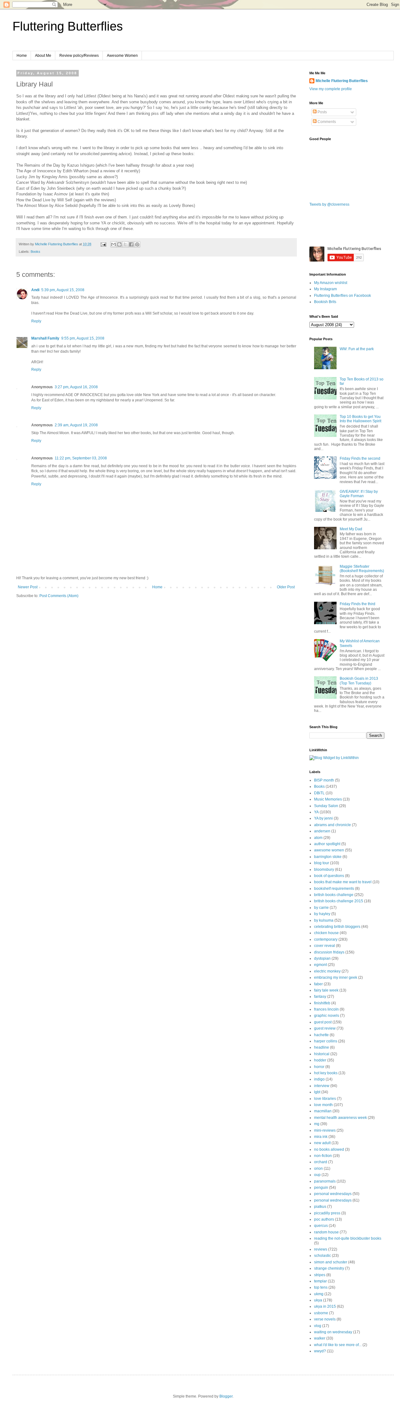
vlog (317, 1326)
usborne (321, 1313)
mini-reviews (325, 1130)
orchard (320, 1162)
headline (321, 1047)
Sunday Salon (326, 806)
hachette (321, 1035)
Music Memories (328, 799)
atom (318, 837)
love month (323, 1105)
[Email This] (113, 244)
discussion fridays (329, 952)
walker (319, 1338)
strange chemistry (329, 1268)
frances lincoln (326, 1009)
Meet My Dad (351, 529)
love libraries (325, 1098)
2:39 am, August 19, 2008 (76, 425)
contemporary (326, 939)
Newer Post (28, 587)
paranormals (325, 1181)
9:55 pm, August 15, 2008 (82, 338)
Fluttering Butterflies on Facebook (342, 295)
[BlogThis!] (119, 244)
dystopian (322, 958)
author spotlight (327, 844)
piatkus (320, 1206)
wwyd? (320, 1351)
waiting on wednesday (333, 1332)
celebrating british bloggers (337, 926)
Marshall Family (45, 338)
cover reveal (324, 945)
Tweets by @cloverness (329, 204)
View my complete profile (330, 89)
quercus (321, 1225)
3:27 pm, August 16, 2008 (76, 387)
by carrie (321, 907)
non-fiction (323, 1156)
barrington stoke (328, 857)
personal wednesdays (333, 1194)
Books (35, 251)
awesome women (329, 850)
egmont (320, 965)
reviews (320, 1249)
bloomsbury (324, 869)
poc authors (324, 1219)
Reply (36, 321)
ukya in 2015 (325, 1306)
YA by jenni (323, 818)
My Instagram (325, 289)
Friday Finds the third (357, 604)
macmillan (323, 1111)
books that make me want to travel (343, 882)
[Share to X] (125, 244)
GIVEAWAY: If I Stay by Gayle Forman (359, 493)
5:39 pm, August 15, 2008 (62, 290)
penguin (321, 1187)
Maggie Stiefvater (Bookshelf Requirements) (362, 568)
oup (317, 1175)
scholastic (322, 1255)
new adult (322, 1143)
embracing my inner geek (335, 977)
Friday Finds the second (360, 458)
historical (321, 1054)
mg (316, 1124)
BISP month (324, 780)
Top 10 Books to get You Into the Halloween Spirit (360, 418)
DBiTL (319, 793)
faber (318, 984)
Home (22, 55)
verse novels (325, 1319)
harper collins (325, 1041)
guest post (323, 1022)
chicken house (326, 933)
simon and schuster (330, 1262)
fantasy (320, 996)
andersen (322, 831)
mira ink (321, 1136)
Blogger (225, 1396)
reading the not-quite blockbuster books (347, 1238)
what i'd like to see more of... (338, 1345)
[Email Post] (103, 244)
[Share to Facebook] (131, 244)
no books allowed (329, 1149)
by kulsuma (323, 920)
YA (316, 812)
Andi (35, 290)
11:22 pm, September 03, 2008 (81, 458)
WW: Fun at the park (357, 349)
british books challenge (333, 895)
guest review (325, 1028)
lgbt (317, 1092)
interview (321, 1086)
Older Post (286, 587)
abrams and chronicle (332, 825)
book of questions (329, 876)
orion (318, 1168)
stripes (319, 1275)
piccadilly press (327, 1213)
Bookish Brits (325, 302)
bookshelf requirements (334, 888)
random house (326, 1232)
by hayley (322, 914)
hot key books (326, 1073)
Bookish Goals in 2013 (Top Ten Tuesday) (359, 680)
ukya (318, 1300)
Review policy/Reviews (79, 55)
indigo (319, 1079)
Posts (322, 112)
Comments (326, 122)
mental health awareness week (340, 1117)
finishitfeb (322, 1003)
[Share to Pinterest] (137, 244)
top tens (321, 1287)
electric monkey (327, 971)
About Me (43, 55)
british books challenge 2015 (338, 901)
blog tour (321, 863)
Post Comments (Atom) (58, 596)
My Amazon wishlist (330, 283)
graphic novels (326, 1015)
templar (320, 1281)
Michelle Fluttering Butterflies (342, 81)
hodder (320, 1060)
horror (319, 1067)
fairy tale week (326, 990)
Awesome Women (122, 55)
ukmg (318, 1294)
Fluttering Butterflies (67, 26)
